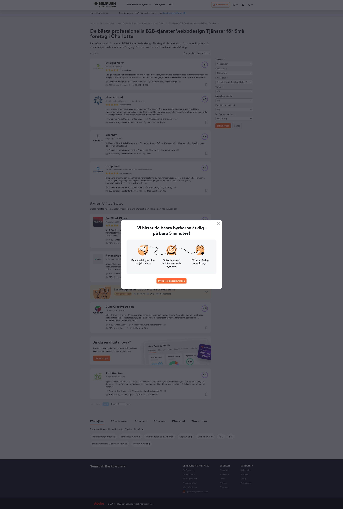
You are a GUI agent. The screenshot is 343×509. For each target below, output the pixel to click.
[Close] (218, 223)
